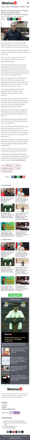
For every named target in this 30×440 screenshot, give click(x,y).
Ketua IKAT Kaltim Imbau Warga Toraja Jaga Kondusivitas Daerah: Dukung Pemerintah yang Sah (19, 350)
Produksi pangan (7, 171)
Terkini (8, 6)
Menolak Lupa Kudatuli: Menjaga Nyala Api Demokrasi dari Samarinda (7, 200)
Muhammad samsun (7, 168)
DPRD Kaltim (8, 165)
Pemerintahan (15, 6)
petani (18, 168)
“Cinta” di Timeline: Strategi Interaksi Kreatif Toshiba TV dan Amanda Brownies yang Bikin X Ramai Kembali (19, 378)
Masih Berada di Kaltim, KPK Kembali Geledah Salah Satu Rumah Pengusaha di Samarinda (18, 368)
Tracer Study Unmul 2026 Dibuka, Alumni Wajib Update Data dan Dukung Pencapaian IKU (7, 234)
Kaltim (17, 165)
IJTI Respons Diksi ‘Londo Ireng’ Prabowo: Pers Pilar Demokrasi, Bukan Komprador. (21, 200)
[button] (8, 19)
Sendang (18, 438)
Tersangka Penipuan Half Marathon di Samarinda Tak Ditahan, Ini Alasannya (22, 234)
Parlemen (22, 6)
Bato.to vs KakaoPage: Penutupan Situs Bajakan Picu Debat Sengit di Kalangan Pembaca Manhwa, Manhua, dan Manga (19, 360)
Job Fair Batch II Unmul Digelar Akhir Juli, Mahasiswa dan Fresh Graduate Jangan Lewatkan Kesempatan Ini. (21, 217)
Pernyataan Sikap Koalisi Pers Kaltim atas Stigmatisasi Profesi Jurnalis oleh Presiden (7, 215)
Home (3, 6)
